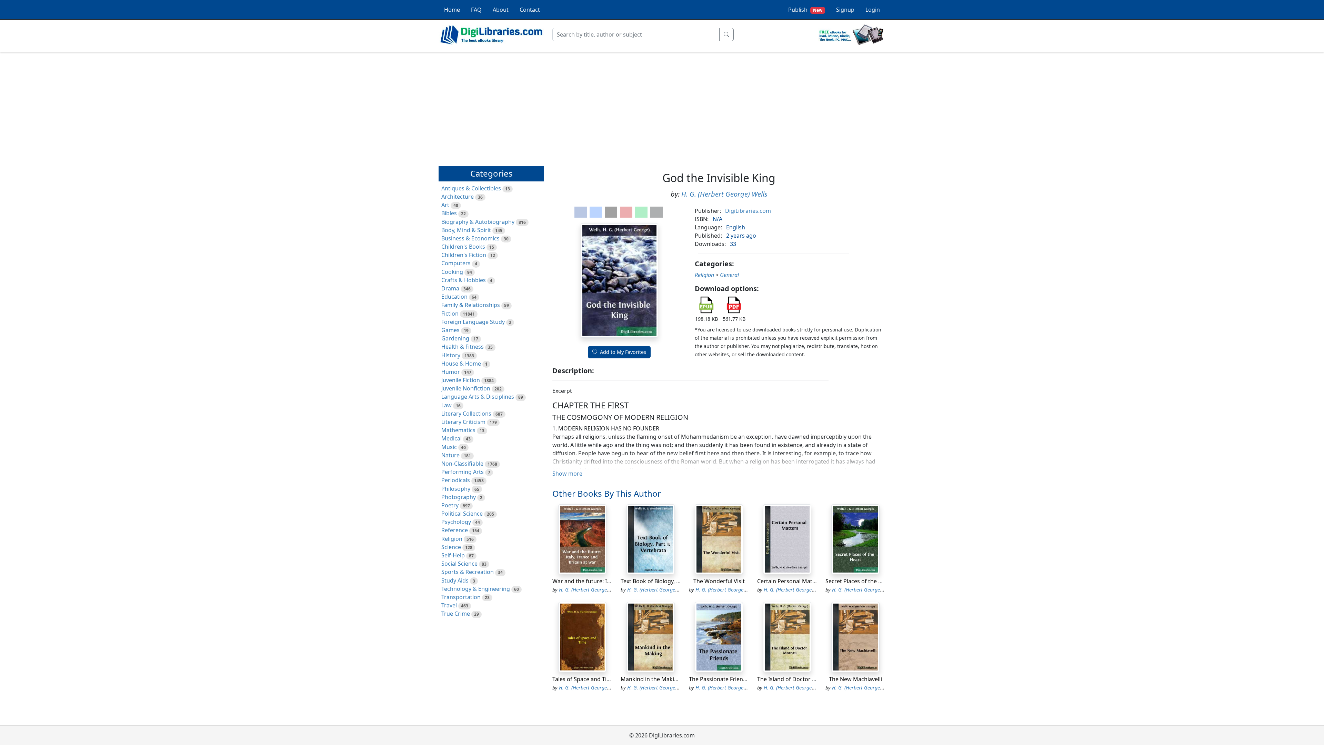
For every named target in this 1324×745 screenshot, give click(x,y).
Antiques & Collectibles (471, 188)
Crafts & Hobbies (463, 280)
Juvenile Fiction (460, 380)
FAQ (476, 9)
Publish (805, 9)
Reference (454, 530)
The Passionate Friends (719, 679)
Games (450, 330)
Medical (451, 438)
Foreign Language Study (473, 322)
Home (452, 9)
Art (445, 205)
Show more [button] (567, 473)
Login (872, 9)
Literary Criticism (463, 422)
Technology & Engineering (475, 589)
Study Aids (455, 580)
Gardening (455, 338)
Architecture (457, 196)
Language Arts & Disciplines (477, 396)
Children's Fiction (463, 255)
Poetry (450, 505)
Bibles (449, 213)
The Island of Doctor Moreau (795, 679)
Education (454, 296)
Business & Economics (470, 238)
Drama (450, 288)
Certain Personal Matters (790, 581)
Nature (450, 455)
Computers (456, 263)
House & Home (461, 363)
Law (446, 405)
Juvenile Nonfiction (465, 388)
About (501, 9)
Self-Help (453, 555)
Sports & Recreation (467, 572)
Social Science (459, 563)
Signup (845, 9)
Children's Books (463, 246)
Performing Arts (462, 472)
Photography (458, 497)
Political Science (462, 513)
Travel (449, 605)
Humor (450, 372)
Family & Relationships (470, 305)
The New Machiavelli (855, 679)
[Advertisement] (662, 106)
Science (451, 547)
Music (449, 447)
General (729, 275)
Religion (451, 539)
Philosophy (455, 489)
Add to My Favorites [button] (623, 352)
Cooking (452, 272)
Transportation (461, 597)
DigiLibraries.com (748, 211)
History (450, 355)
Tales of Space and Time (583, 679)
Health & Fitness (462, 346)
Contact (530, 9)
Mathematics (458, 430)
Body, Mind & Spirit (466, 230)
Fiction (450, 313)
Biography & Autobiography (477, 222)
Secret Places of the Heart (859, 581)
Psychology (456, 522)
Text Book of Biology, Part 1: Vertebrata (672, 581)
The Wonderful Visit (719, 581)
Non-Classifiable (462, 463)
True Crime (455, 613)
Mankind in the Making (651, 679)
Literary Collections (466, 413)
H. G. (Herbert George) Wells (724, 194)
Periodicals (455, 480)
